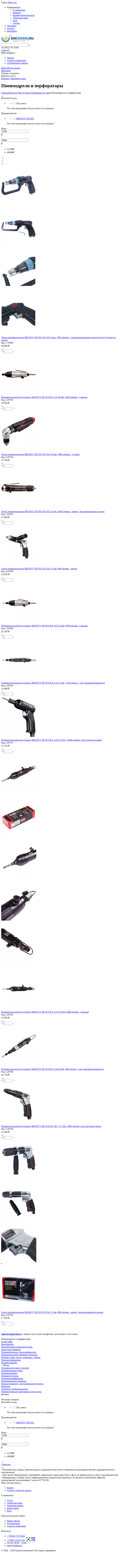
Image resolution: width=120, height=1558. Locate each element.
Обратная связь (20, 18)
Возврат (17, 12)
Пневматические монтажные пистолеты (21, 1391)
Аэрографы (7, 1341)
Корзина (5, 78)
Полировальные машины (13, 1381)
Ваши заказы (13, 1521)
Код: (3, 342)
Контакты (12, 31)
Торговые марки (15, 1505)
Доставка (11, 26)
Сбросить (6, 1464)
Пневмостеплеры (9, 1376)
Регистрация (14, 68)
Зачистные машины (11, 1349)
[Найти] (29, 45)
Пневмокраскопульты (12, 1370)
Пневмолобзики (9, 1373)
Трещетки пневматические (14, 1389)
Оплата (10, 28)
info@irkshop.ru (14, 1545)
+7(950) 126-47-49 (16, 1540)
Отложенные (13, 1523)
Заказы (10, 58)
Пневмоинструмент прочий (15, 1368)
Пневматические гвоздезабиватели (18, 1352)
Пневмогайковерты (11, 1360)
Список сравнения (16, 60)
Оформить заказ (18, 78)
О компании (19, 10)
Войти (4, 68)
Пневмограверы (9, 1362)
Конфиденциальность (24, 15)
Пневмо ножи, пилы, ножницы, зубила (20, 1357)
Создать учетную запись (19, 1490)
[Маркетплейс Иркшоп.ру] (17, 42)
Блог (15, 20)
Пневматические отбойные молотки (19, 1355)
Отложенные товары (17, 63)
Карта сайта (13, 1508)
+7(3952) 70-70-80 (16, 1536)
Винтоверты (7, 1344)
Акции (16, 23)
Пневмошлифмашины (12, 1378)
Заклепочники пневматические (16, 1347)
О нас (10, 1500)
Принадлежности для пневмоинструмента (22, 1384)
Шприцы (5, 1386)
